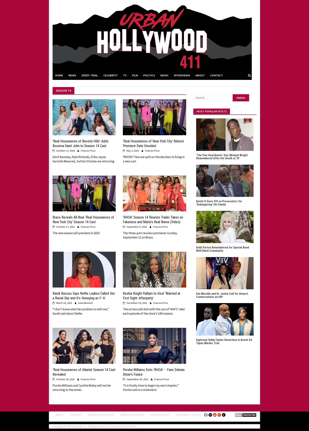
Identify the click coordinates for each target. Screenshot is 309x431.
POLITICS (149, 75)
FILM (135, 75)
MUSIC (164, 75)
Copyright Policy (188, 415)
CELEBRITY (110, 75)
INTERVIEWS (182, 75)
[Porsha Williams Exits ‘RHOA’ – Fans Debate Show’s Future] (154, 346)
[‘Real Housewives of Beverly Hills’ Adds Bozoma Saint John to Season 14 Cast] (84, 117)
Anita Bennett (85, 303)
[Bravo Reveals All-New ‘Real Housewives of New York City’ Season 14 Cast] (84, 193)
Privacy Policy (160, 415)
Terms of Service (132, 415)
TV (125, 75)
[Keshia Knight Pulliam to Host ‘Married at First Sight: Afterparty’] (154, 269)
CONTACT (216, 75)
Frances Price (88, 150)
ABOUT (200, 75)
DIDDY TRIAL (90, 75)
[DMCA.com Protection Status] (245, 415)
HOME (59, 75)
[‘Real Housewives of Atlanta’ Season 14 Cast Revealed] (84, 346)
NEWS (72, 75)
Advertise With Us (101, 415)
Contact (76, 415)
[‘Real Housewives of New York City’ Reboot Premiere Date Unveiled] (154, 117)
